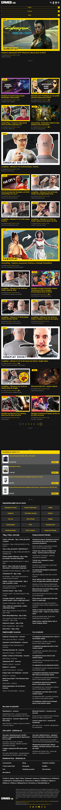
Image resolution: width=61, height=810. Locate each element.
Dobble (44, 766)
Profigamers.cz (45, 778)
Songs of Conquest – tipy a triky (13, 603)
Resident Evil (50, 524)
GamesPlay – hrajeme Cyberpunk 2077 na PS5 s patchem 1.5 (14, 124)
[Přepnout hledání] (51, 2)
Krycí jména (46, 769)
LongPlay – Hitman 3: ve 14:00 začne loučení (15, 220)
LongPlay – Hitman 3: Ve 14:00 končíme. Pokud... (20, 167)
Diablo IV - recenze (9, 667)
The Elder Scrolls (30, 513)
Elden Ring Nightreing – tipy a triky (14, 615)
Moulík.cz (44, 780)
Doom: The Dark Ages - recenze (14, 691)
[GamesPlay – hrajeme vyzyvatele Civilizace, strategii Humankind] (30, 244)
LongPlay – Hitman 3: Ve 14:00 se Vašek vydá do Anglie (14, 387)
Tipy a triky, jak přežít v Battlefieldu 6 (15, 549)
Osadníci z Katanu (48, 763)
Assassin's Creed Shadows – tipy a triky (16, 571)
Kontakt (45, 801)
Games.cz (36, 778)
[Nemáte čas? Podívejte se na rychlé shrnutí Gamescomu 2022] (45, 86)
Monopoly (25, 766)
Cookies (28, 801)
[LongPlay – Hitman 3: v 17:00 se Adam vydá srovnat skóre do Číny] (45, 209)
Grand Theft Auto (30, 507)
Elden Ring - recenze (10, 658)
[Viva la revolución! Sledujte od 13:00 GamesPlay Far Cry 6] (15, 182)
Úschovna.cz (29, 780)
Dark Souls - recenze (10, 683)
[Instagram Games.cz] (36, 807)
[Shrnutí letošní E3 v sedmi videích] (45, 377)
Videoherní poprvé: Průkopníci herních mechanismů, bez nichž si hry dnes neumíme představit (45, 541)
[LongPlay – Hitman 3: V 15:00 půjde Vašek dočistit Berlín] (15, 307)
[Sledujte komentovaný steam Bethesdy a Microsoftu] (15, 86)
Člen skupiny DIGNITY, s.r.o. (45, 804)
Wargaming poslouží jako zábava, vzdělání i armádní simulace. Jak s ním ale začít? (45, 746)
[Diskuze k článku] (19, 55)
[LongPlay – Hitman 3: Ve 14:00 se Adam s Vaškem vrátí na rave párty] (45, 307)
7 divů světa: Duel (9, 766)
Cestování (28, 778)
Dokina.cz (6, 783)
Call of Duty (30, 519)
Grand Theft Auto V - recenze (13, 670)
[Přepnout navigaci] (53, 2)
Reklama (18, 801)
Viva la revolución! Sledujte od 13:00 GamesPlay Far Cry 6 (15, 193)
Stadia (29, 11)
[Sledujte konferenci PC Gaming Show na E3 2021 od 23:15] (15, 404)
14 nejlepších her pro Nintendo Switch (45, 665)
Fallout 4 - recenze (9, 675)
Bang (24, 763)
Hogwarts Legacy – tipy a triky (13, 623)
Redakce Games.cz (12, 55)
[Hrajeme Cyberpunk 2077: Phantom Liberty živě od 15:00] (30, 34)
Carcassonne (7, 763)
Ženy (22, 778)
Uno (4, 769)
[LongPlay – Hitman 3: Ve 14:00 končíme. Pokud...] (30, 148)
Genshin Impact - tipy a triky (12, 591)
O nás (49, 801)
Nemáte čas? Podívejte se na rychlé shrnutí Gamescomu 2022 (45, 96)
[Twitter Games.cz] (33, 807)
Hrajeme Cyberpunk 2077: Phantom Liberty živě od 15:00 (23, 53)
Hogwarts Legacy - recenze (12, 653)
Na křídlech (6, 772)
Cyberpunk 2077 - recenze (12, 661)
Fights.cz (52, 780)
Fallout (50, 513)
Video (29, 7)
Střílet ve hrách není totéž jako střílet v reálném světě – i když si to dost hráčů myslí (45, 611)
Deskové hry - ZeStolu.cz (14, 758)
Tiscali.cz (6, 778)
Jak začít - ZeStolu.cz (12, 730)
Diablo (50, 519)
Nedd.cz (37, 780)
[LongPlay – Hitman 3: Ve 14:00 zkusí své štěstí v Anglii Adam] (30, 342)
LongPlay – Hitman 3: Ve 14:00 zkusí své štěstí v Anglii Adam (24, 361)
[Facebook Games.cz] (30, 807)
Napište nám (25, 802)
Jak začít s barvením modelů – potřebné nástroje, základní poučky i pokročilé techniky (15, 743)
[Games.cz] (8, 2)
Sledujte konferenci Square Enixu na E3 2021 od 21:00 (45, 414)
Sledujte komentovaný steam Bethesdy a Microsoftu (13, 96)
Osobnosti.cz (7, 780)
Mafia (50, 507)
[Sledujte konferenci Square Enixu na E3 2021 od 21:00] (45, 404)
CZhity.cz (13, 783)
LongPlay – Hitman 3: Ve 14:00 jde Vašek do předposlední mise (44, 193)
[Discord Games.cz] (39, 807)
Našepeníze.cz (23, 783)
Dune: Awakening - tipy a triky (13, 626)
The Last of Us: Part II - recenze (13, 639)
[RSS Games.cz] (45, 807)
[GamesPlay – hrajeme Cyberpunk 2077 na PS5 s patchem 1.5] (15, 113)
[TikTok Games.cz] (42, 807)
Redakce (23, 801)
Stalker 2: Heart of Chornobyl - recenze (16, 655)
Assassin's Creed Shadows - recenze (15, 642)
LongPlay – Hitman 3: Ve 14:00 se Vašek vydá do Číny (14, 289)
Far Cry (10, 519)
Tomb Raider (10, 524)
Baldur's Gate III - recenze (11, 664)
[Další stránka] (40, 424)
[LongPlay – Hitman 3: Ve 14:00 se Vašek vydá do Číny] (15, 279)
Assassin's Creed (10, 507)
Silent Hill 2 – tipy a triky (11, 629)
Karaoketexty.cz (18, 780)
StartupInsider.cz (43, 783)
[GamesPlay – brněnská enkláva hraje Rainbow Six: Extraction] (45, 113)
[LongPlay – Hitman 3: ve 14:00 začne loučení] (15, 209)
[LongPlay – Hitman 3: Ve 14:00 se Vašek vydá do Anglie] (15, 377)
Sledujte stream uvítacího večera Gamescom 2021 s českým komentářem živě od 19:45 (44, 290)
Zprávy (12, 778)
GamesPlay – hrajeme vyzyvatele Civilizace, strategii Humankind (26, 263)
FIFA (30, 524)
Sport (17, 778)
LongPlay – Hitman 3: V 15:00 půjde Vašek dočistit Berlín (15, 318)
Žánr (29, 15)
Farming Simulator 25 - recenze (13, 650)
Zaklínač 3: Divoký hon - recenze (14, 636)
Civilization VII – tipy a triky (12, 573)
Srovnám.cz (33, 783)
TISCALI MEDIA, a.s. (33, 804)
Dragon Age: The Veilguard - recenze (15, 673)
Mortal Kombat (10, 530)
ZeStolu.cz (55, 778)
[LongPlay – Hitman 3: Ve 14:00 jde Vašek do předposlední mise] (45, 182)
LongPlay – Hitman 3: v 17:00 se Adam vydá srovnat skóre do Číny (44, 220)
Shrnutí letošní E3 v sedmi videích (44, 386)
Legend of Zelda (50, 530)
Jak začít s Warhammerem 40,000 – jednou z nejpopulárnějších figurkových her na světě (16, 737)
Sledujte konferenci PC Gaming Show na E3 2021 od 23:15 (13, 414)
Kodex (40, 801)
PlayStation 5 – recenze (11, 711)
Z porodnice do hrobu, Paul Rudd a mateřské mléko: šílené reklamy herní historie (45, 605)
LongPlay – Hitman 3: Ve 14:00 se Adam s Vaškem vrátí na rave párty (44, 318)
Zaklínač (10, 513)
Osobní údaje (34, 801)
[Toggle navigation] (58, 2)
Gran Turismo (30, 530)
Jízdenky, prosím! (28, 769)
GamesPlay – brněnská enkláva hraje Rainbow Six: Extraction (45, 124)
